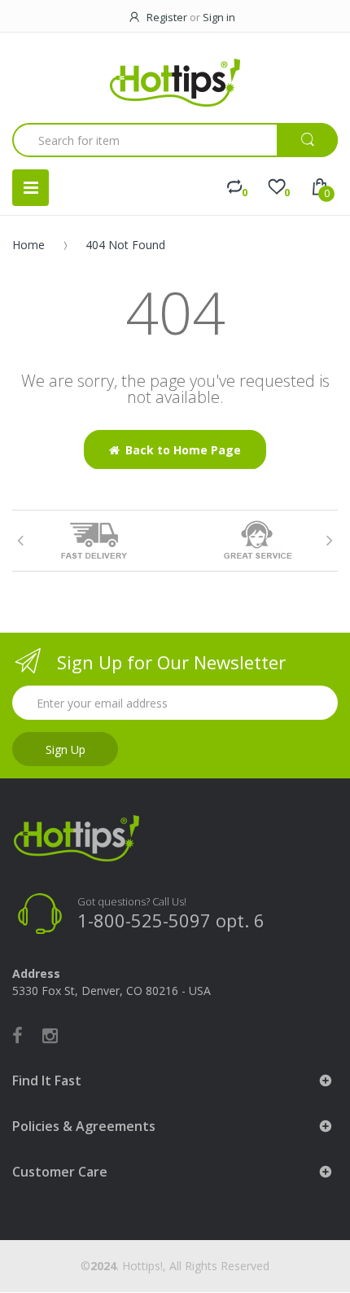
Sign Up (65, 749)
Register (167, 17)
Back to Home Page (183, 450)
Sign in (219, 17)
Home (28, 244)
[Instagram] (50, 1034)
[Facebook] (17, 1034)
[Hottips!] (175, 83)
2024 (103, 1265)
